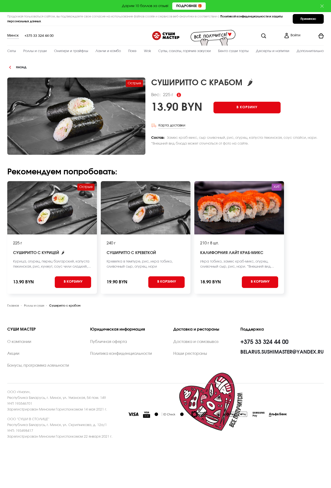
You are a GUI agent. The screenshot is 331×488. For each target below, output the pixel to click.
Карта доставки (171, 125)
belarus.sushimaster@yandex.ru (282, 352)
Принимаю (308, 18)
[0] (314, 36)
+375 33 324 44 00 (39, 36)
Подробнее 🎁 (189, 6)
